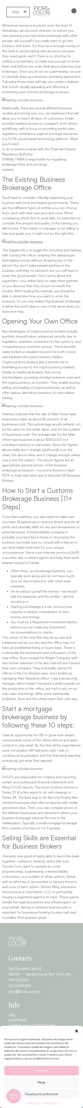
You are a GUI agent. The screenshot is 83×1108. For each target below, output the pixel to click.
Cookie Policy (33, 1102)
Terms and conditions (32, 1025)
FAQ (12, 1015)
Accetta (41, 1071)
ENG (15, 12)
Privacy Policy (50, 1102)
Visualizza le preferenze (41, 1094)
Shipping (17, 1020)
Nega (41, 1082)
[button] (76, 1031)
